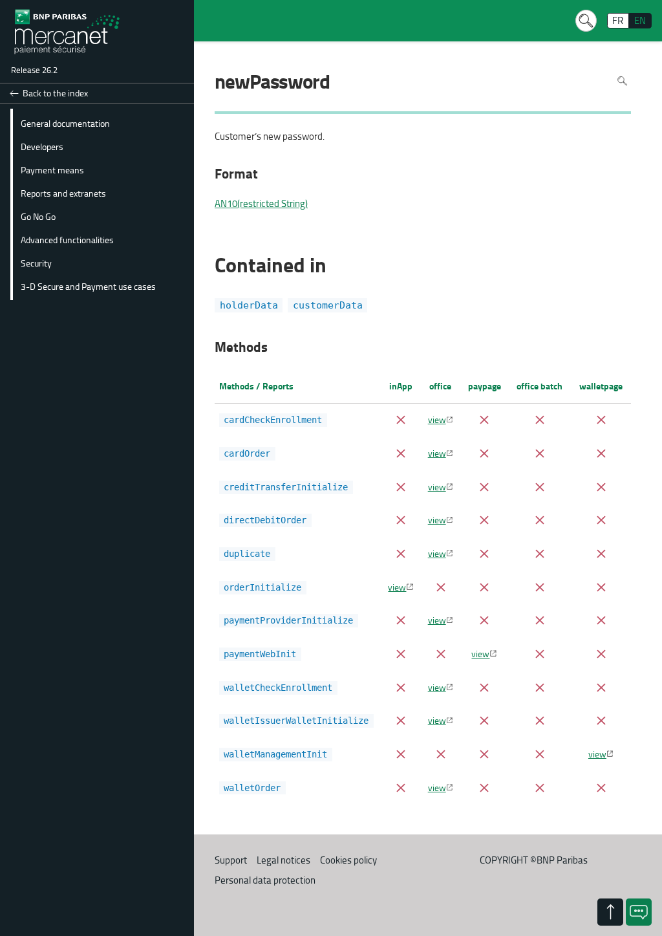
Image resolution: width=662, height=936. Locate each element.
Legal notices (283, 860)
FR (617, 20)
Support (231, 860)
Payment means (52, 169)
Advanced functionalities (67, 239)
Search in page (622, 80)
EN (640, 20)
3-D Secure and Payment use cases (88, 285)
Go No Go (38, 216)
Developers (42, 146)
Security (36, 262)
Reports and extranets (63, 192)
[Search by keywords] (585, 20)
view (437, 419)
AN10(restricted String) (261, 204)
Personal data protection (265, 880)
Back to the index (55, 93)
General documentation (65, 122)
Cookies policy (348, 860)
